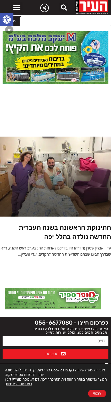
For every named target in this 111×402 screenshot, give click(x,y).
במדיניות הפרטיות (19, 383)
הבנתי (97, 393)
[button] (6, 19)
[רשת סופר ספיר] (53, 298)
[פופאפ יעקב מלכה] (55, 57)
